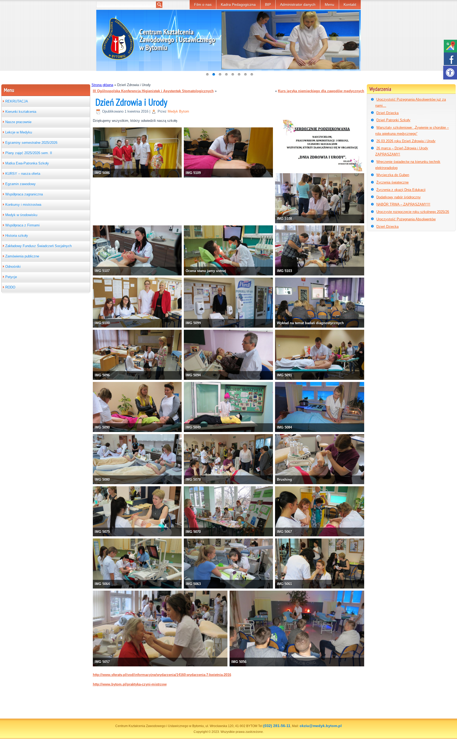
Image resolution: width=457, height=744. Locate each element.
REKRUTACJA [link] (16, 101)
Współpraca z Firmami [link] (22, 225)
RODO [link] (10, 287)
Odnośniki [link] (13, 267)
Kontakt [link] (350, 4)
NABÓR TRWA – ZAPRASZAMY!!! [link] (403, 204)
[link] (450, 72)
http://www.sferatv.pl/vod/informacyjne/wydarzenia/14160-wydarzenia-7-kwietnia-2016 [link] (162, 675)
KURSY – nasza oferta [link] (22, 174)
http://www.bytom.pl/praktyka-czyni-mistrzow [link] (130, 684)
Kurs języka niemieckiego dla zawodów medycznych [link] (321, 91)
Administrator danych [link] (298, 4)
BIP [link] (268, 4)
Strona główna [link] (102, 85)
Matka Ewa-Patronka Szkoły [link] (27, 163)
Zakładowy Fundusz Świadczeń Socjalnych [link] (38, 246)
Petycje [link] (11, 277)
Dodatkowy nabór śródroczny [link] (398, 197)
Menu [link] (329, 4)
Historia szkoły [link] (16, 236)
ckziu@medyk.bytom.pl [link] (321, 726)
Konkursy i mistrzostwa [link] (23, 205)
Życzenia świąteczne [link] (392, 182)
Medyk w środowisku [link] (21, 215)
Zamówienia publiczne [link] (22, 256)
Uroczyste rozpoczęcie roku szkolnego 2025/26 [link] (412, 212)
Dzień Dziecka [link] (387, 113)
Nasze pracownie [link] (18, 122)
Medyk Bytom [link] (178, 111)
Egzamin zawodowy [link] (20, 184)
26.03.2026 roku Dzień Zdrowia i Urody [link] (406, 141)
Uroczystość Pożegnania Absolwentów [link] (406, 219)
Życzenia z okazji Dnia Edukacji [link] (401, 190)
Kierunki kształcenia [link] (20, 112)
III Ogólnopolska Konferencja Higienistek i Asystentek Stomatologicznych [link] (153, 91)
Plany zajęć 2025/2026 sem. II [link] (28, 153)
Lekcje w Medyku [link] (18, 132)
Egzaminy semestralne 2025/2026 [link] (31, 143)
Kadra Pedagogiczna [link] (238, 4)
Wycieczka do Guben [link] (392, 175)
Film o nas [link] (203, 4)
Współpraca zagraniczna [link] (24, 194)
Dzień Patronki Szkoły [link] (393, 120)
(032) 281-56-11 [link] (276, 726)
